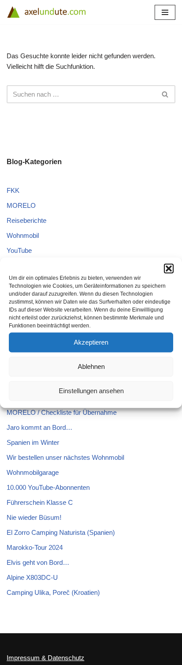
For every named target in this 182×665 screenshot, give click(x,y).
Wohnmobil (23, 235)
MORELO (21, 205)
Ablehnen (91, 366)
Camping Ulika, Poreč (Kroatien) (53, 592)
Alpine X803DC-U (32, 577)
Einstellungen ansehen (91, 390)
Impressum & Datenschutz (45, 657)
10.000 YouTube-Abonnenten (48, 487)
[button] (168, 268)
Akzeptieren (91, 342)
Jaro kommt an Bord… (39, 427)
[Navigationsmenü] (165, 12)
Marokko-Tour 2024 (35, 547)
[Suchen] (165, 94)
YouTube (19, 250)
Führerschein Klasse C (40, 502)
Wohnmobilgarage (33, 472)
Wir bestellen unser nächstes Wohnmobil (65, 457)
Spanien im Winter (33, 442)
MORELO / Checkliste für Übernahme (62, 412)
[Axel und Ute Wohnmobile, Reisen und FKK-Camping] (46, 12)
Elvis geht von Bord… (38, 562)
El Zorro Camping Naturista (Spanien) (61, 532)
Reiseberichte (26, 220)
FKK (13, 190)
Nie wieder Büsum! (34, 517)
